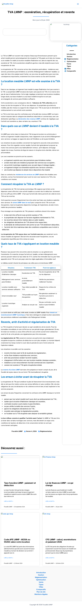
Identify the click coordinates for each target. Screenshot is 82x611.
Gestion (41, 575)
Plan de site (41, 592)
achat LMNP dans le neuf (22, 202)
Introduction (41, 573)
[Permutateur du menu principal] (78, 4)
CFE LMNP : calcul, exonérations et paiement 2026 (61, 540)
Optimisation (41, 580)
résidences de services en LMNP (27, 174)
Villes (41, 587)
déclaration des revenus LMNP (29, 119)
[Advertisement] (30, 48)
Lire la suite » (8, 501)
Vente (41, 582)
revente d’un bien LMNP (11, 370)
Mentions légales (41, 594)
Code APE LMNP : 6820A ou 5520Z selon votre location (17, 540)
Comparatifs (41, 589)
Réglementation (46, 431)
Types (41, 585)
